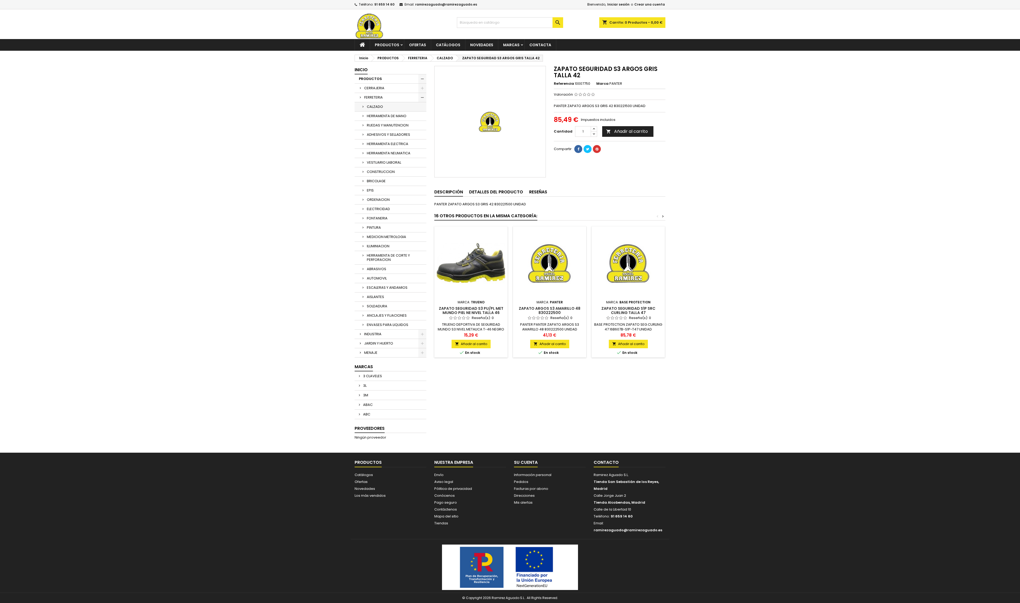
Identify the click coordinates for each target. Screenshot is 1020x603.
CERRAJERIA (374, 88)
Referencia (564, 83)
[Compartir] (578, 149)
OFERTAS (417, 45)
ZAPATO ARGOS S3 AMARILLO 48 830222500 (549, 310)
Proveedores (370, 428)
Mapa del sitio (446, 516)
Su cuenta (526, 462)
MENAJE (370, 352)
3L (364, 385)
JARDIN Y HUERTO (378, 343)
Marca (602, 83)
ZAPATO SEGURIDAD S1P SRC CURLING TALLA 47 (628, 310)
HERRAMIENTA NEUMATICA (388, 153)
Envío (439, 474)
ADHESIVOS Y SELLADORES (388, 134)
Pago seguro (445, 502)
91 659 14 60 (384, 4)
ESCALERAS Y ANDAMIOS (387, 287)
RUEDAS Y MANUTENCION (388, 125)
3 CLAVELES (372, 376)
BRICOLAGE (376, 181)
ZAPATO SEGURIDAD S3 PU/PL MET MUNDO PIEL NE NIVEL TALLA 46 (471, 310)
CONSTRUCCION (381, 171)
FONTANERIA (377, 218)
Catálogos (448, 45)
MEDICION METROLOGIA (386, 236)
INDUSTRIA (372, 334)
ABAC (367, 404)
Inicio (361, 70)
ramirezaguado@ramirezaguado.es (446, 4)
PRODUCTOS (387, 45)
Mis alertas (523, 502)
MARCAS (511, 45)
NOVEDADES (481, 45)
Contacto (606, 462)
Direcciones (524, 495)
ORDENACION (378, 199)
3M (365, 395)
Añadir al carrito (627, 131)
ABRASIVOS (376, 268)
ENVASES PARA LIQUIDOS (387, 324)
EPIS (370, 190)
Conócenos (444, 495)
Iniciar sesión (618, 4)
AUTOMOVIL (377, 278)
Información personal (532, 474)
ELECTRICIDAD (378, 208)
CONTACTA (540, 45)
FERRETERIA (373, 97)
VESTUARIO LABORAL (384, 162)
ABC (366, 414)
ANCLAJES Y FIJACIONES (387, 315)
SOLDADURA (377, 306)
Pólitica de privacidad (453, 488)
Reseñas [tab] (538, 192)
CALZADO (375, 106)
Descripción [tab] (448, 192)
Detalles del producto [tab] (496, 192)
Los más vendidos (370, 495)
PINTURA (374, 227)
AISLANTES (375, 296)
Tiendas (441, 523)
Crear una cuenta (649, 4)
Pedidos (521, 481)
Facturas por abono (531, 488)
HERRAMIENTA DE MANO (386, 115)
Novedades (365, 488)
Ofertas (361, 481)
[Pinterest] (597, 149)
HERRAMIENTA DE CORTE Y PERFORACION (388, 257)
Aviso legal (443, 481)
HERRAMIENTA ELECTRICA (387, 143)
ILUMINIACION (378, 246)
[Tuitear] (588, 149)
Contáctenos (445, 509)
